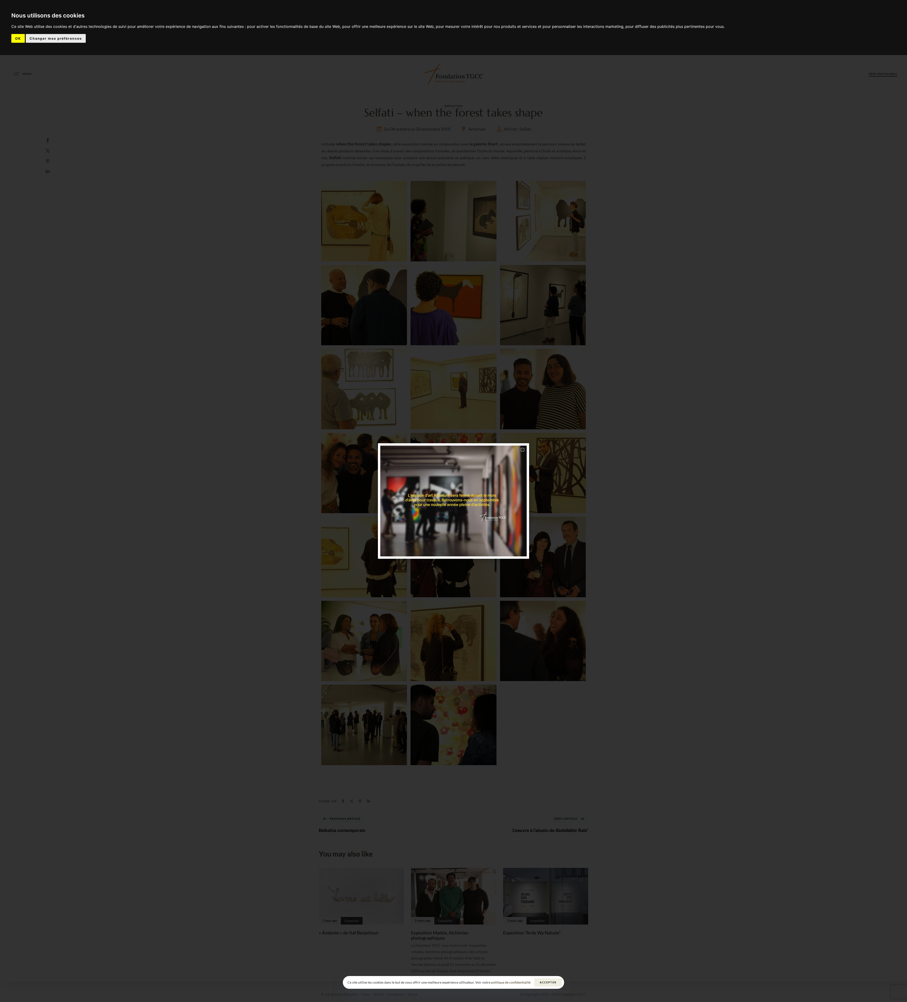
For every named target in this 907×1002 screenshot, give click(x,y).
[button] (522, 450)
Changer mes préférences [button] (56, 38)
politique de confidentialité (511, 982)
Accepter (548, 982)
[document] (453, 501)
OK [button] (18, 38)
